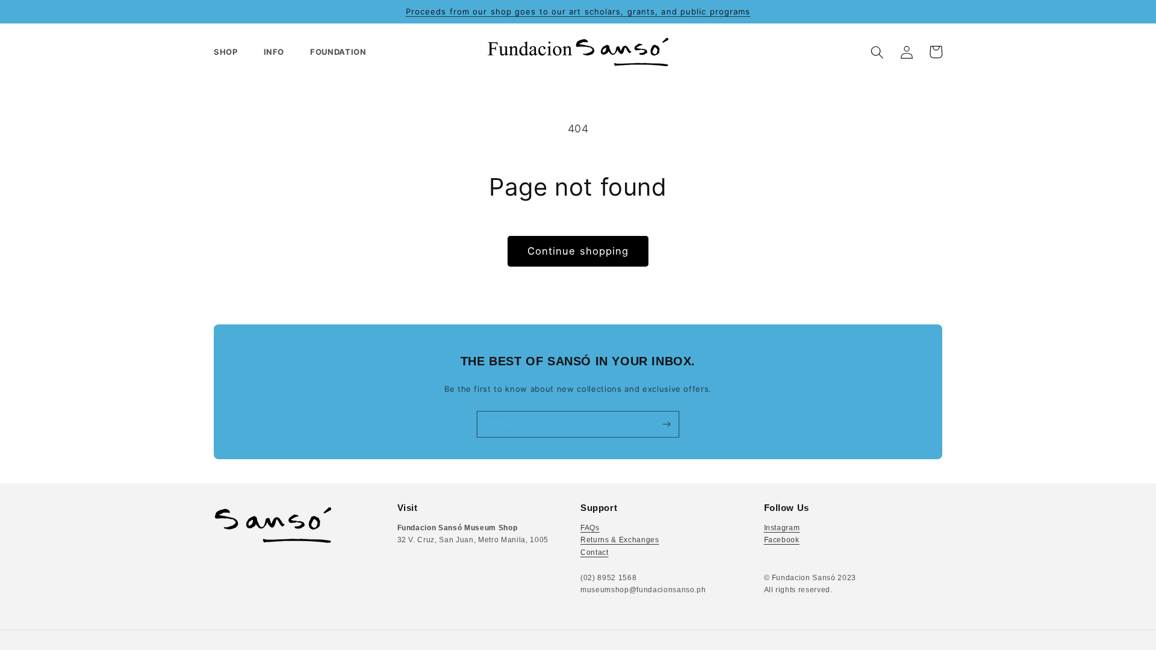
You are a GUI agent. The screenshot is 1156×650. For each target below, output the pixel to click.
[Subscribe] (666, 424)
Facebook (782, 540)
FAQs (590, 528)
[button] (231, 52)
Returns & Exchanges (619, 540)
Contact (594, 552)
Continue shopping (578, 251)
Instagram (782, 528)
